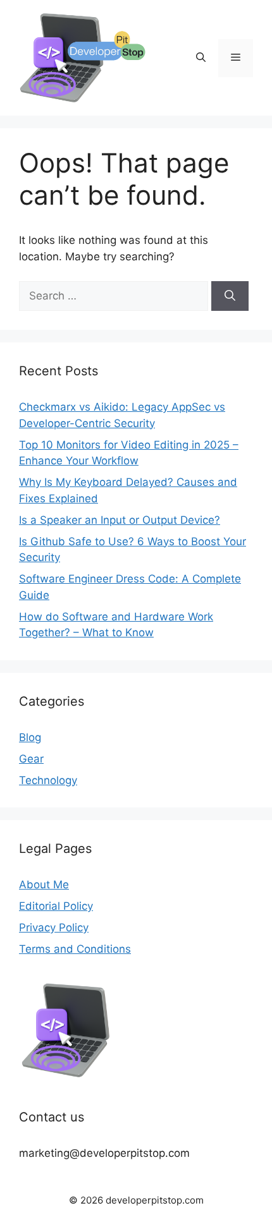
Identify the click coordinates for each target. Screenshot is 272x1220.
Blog (30, 737)
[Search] (230, 296)
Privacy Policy (54, 927)
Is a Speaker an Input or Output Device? (119, 520)
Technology (48, 780)
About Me (44, 884)
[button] (200, 58)
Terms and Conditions (75, 949)
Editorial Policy (56, 906)
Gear (31, 758)
